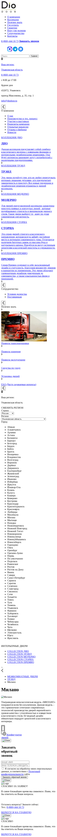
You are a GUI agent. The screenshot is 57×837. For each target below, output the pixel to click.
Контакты (12, 36)
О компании (13, 17)
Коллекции (13, 19)
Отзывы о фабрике (17, 129)
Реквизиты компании (18, 124)
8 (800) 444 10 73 (10, 41)
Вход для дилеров (16, 30)
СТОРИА (20, 659)
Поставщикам (14, 297)
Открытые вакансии (17, 127)
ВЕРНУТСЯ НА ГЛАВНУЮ (16, 812)
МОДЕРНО (21, 656)
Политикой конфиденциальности (20, 772)
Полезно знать (14, 22)
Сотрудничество (15, 33)
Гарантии (12, 28)
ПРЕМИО (20, 662)
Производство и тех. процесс (22, 118)
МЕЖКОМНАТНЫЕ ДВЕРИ (22, 676)
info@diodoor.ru (9, 100)
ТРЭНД (19, 654)
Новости (11, 132)
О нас (10, 116)
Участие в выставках (18, 121)
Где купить (13, 25)
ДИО (18, 651)
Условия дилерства (17, 294)
